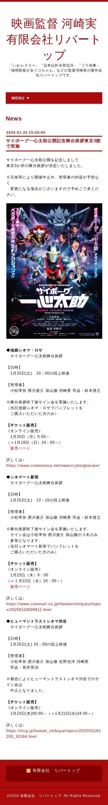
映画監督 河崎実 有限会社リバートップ (54, 39)
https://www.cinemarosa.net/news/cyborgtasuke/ (53, 465)
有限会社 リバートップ (40, 796)
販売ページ (20, 448)
